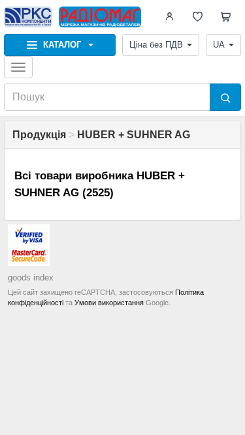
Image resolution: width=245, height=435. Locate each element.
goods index (31, 277)
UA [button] (219, 45)
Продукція (39, 134)
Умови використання (109, 303)
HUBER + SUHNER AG (133, 134)
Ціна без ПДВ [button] (156, 45)
